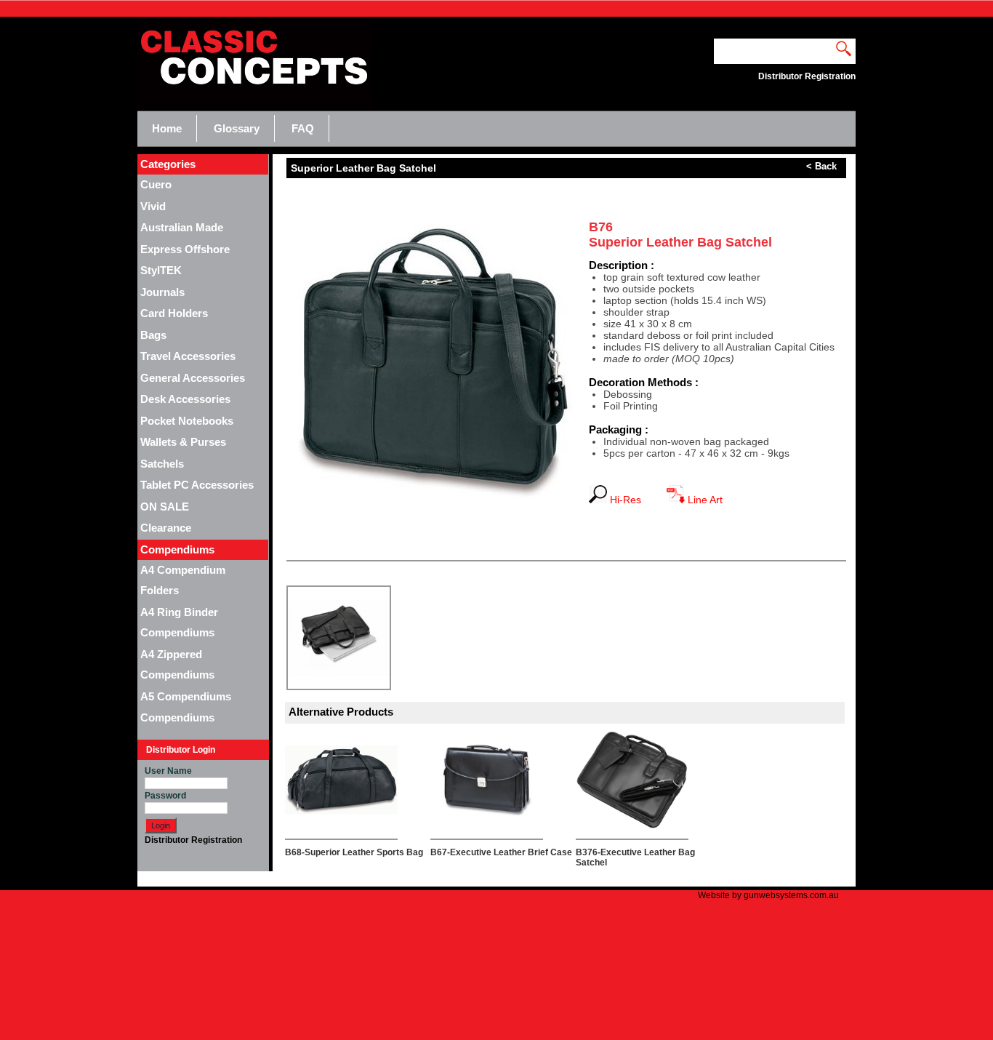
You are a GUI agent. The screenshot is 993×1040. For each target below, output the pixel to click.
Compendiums (177, 717)
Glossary (237, 128)
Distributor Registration (193, 840)
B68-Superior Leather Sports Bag (354, 852)
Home (167, 128)
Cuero (156, 184)
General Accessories (192, 378)
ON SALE (164, 506)
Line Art (704, 499)
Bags (153, 335)
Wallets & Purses (183, 442)
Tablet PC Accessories (197, 485)
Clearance (165, 527)
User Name (168, 771)
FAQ (303, 128)
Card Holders (174, 313)
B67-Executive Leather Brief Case (501, 852)
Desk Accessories (185, 399)
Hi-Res (630, 499)
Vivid (153, 206)
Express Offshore (185, 249)
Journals (162, 292)
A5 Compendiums (185, 696)
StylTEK (161, 270)
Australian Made (181, 227)
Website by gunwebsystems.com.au (768, 895)
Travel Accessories (188, 356)
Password (165, 796)
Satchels (162, 463)
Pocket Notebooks (186, 421)
